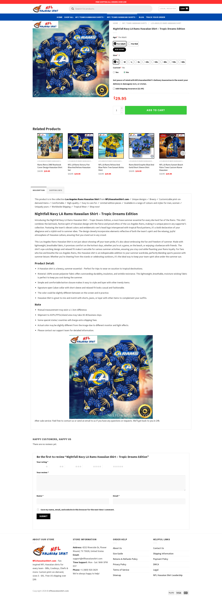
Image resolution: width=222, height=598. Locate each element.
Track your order (155, 17)
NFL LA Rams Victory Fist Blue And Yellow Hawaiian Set (79, 167)
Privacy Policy (119, 564)
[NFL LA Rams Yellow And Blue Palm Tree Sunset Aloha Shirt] (111, 145)
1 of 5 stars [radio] (40, 466)
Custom (117, 67)
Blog (141, 17)
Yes (117, 72)
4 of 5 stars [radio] (88, 466)
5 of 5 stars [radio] (108, 466)
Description (39, 190)
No (127, 72)
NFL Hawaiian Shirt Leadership (167, 575)
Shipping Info (55, 190)
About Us (117, 548)
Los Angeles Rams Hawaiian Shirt (166, 23)
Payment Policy (160, 558)
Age (115, 37)
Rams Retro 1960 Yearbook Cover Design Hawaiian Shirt (49, 166)
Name (40, 496)
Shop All (68, 17)
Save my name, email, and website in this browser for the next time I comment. (77, 509)
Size (115, 55)
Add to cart (156, 110)
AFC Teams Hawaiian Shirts (89, 17)
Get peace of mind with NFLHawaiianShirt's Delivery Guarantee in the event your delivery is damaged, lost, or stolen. (150, 82)
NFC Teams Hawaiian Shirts (121, 17)
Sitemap (117, 575)
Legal (155, 569)
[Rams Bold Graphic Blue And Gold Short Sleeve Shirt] (141, 145)
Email (116, 496)
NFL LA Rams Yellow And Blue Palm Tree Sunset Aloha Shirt (111, 167)
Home (59, 17)
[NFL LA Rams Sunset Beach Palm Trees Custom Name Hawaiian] (172, 145)
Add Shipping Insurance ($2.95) (129, 88)
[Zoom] (36, 94)
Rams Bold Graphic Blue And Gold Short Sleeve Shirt (141, 166)
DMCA (156, 564)
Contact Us (158, 548)
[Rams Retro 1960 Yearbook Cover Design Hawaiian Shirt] (50, 145)
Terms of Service (121, 569)
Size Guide (118, 553)
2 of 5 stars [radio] (54, 466)
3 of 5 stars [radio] (70, 466)
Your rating (42, 462)
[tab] (39, 190)
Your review (43, 472)
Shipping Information (163, 553)
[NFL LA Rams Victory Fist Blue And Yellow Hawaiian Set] (80, 145)
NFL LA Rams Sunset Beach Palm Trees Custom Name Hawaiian (171, 167)
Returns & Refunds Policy (125, 558)
